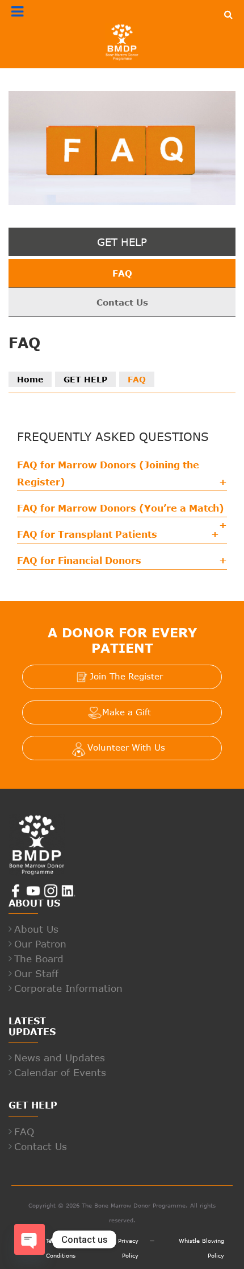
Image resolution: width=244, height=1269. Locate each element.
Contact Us (122, 302)
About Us (36, 928)
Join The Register (126, 676)
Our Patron (40, 943)
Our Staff (36, 973)
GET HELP (85, 379)
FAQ (122, 273)
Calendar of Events (60, 1072)
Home (30, 379)
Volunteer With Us (126, 747)
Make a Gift (126, 712)
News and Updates (59, 1057)
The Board (39, 958)
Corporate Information (68, 988)
